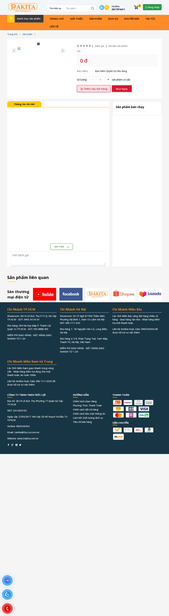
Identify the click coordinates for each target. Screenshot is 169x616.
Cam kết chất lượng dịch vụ (88, 417)
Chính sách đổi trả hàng (85, 409)
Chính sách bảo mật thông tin (89, 413)
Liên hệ (54, 26)
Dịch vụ (113, 18)
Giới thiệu (76, 18)
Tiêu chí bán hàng (82, 421)
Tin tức (150, 18)
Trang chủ (57, 18)
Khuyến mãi (131, 18)
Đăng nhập (153, 7)
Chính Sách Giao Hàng (85, 401)
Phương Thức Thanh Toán (87, 405)
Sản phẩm (95, 18)
